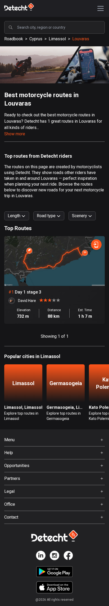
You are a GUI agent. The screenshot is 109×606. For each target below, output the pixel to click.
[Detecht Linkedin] (41, 556)
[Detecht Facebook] (68, 556)
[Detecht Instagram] (54, 556)
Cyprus (35, 38)
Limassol (57, 38)
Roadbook (13, 38)
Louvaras (80, 38)
